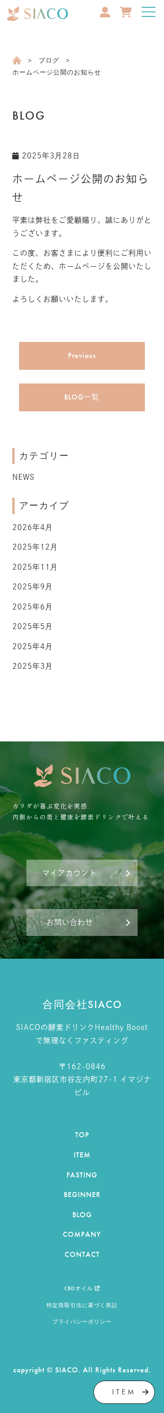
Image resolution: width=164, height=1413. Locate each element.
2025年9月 (32, 586)
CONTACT (82, 1254)
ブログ (49, 60)
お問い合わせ (69, 922)
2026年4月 (32, 527)
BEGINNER (82, 1194)
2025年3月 (32, 666)
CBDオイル (79, 1288)
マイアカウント (69, 873)
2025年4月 (32, 646)
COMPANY (82, 1234)
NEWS (23, 477)
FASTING (82, 1175)
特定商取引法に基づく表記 (82, 1305)
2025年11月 (35, 567)
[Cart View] (119, 20)
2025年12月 (35, 547)
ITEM (82, 1154)
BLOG (82, 1214)
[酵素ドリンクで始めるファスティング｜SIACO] (37, 14)
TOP (82, 1134)
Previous (82, 355)
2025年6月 (32, 606)
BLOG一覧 (81, 397)
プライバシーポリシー (82, 1321)
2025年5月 (32, 626)
